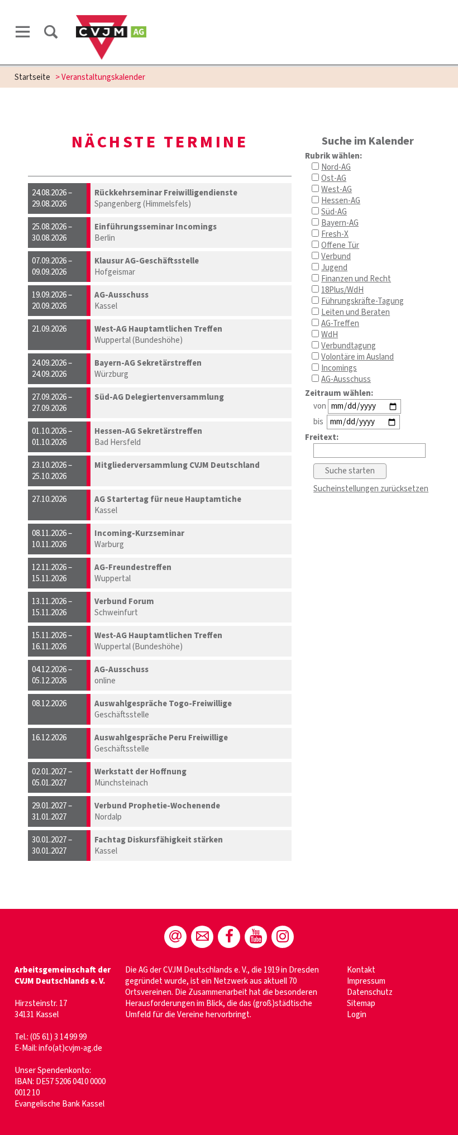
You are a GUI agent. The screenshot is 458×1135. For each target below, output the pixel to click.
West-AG (336, 189)
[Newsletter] (202, 937)
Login (356, 1015)
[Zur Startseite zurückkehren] (111, 20)
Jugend (334, 268)
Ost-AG (333, 178)
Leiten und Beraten (355, 312)
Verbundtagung (348, 346)
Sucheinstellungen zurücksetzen (370, 489)
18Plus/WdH (342, 290)
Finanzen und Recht (356, 279)
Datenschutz (370, 992)
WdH (329, 335)
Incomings (339, 368)
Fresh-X (335, 234)
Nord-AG (336, 167)
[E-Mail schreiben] (175, 937)
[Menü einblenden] (23, 31)
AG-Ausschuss (346, 379)
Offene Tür (340, 245)
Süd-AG (334, 212)
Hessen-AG (340, 201)
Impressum (366, 981)
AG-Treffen (340, 323)
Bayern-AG (340, 223)
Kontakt (361, 970)
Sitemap (361, 1003)
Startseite (32, 77)
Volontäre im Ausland (357, 357)
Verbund (336, 256)
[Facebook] (229, 937)
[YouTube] (256, 937)
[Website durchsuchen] (50, 31)
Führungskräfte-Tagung (362, 301)
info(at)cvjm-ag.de (70, 1048)
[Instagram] (282, 937)
